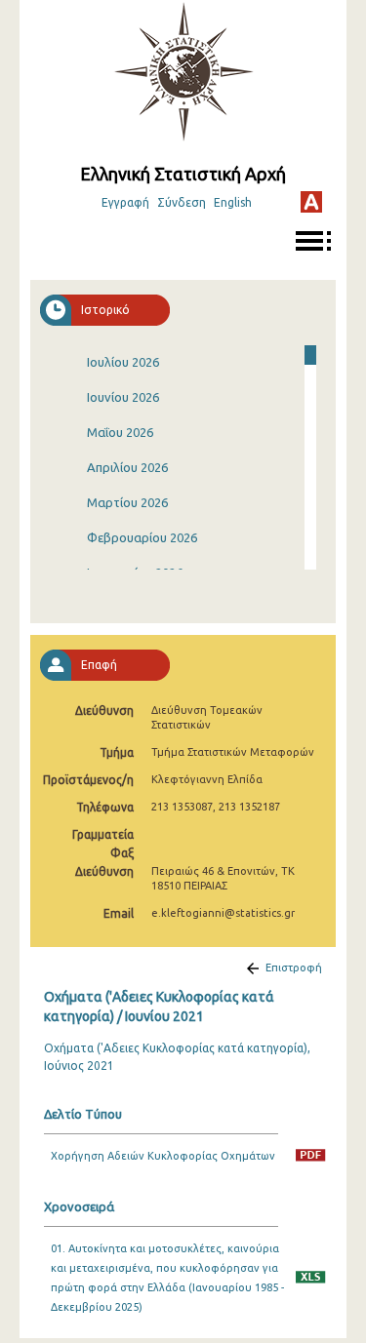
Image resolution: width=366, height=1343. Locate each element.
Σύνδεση (181, 202)
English (233, 202)
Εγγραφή (125, 202)
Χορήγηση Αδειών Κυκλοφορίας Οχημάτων (163, 1156)
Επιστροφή (293, 967)
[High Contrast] (311, 202)
